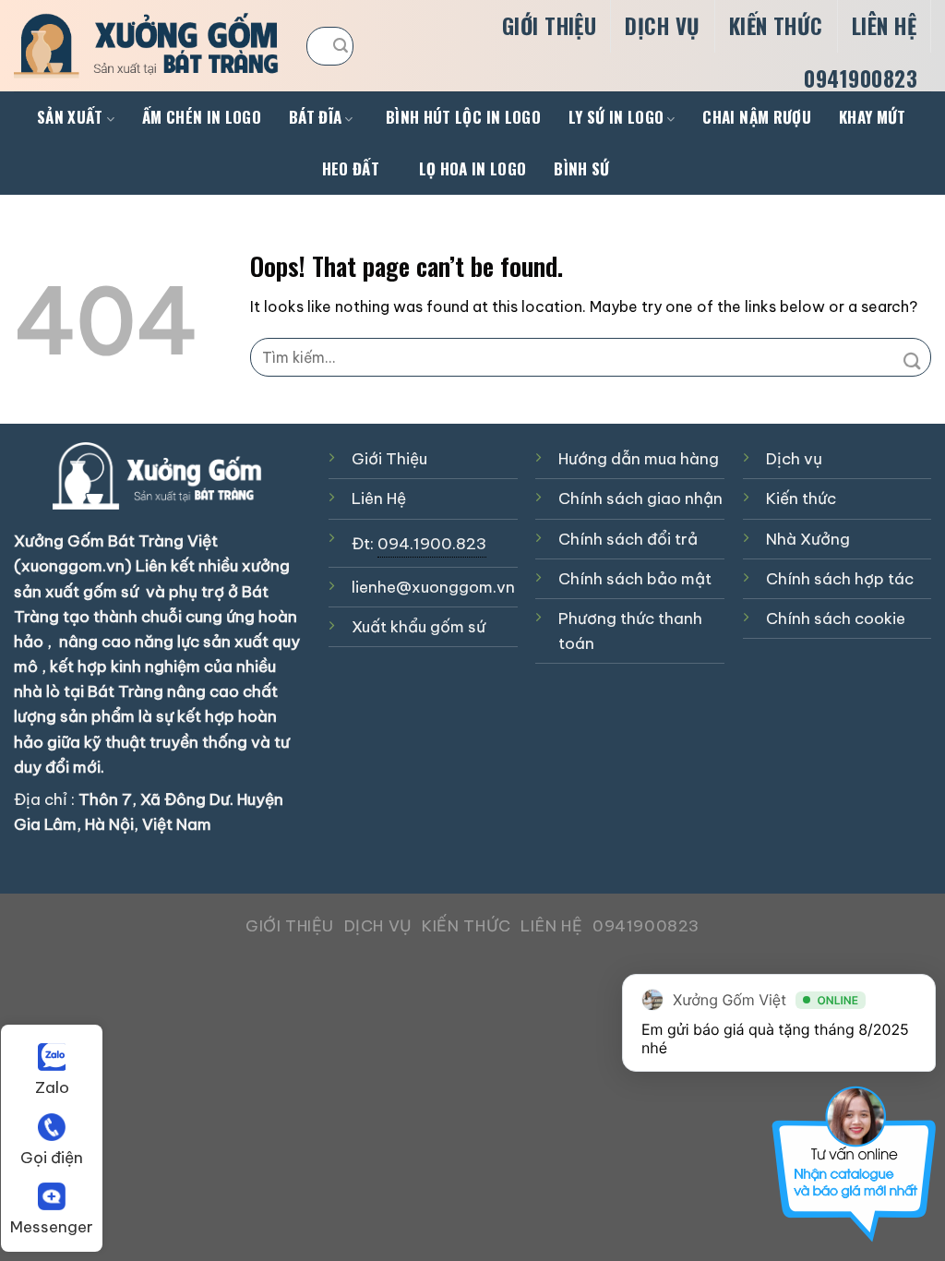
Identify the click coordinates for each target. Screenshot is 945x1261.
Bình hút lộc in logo (463, 116)
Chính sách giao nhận (640, 498)
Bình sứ (581, 168)
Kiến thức (776, 26)
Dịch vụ (662, 26)
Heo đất (350, 168)
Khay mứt (872, 116)
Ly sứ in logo (616, 116)
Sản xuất (70, 116)
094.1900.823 (431, 544)
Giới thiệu (549, 26)
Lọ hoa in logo (473, 168)
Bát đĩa (315, 116)
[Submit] (341, 46)
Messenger (51, 1227)
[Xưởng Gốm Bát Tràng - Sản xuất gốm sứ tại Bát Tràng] (146, 45)
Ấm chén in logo (201, 116)
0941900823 (860, 78)
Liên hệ (884, 26)
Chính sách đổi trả (628, 539)
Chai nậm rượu (756, 116)
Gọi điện (51, 1157)
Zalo (52, 1087)
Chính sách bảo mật (635, 579)
